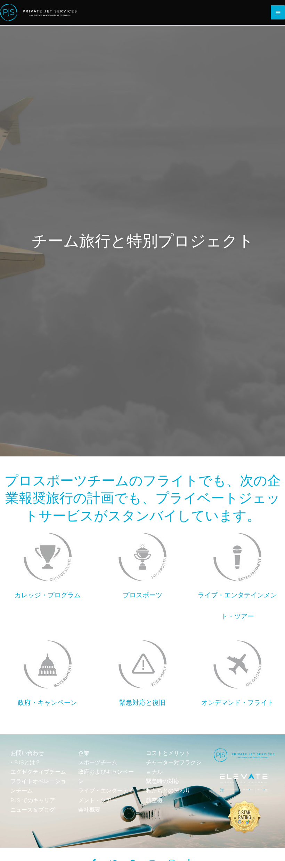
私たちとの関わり (168, 790)
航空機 (154, 800)
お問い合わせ (27, 753)
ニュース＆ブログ (32, 809)
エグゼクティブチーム (38, 771)
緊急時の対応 (162, 781)
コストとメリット (168, 753)
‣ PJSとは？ (25, 762)
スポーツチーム (97, 762)
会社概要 (89, 809)
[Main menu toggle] (278, 12)
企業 (83, 753)
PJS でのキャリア (32, 800)
